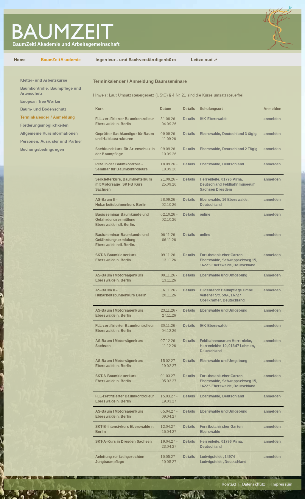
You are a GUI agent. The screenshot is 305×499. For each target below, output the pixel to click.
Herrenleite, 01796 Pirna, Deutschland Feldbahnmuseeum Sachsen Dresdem (228, 184)
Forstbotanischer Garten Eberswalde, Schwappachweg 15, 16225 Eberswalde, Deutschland (228, 260)
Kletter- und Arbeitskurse (43, 80)
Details (189, 119)
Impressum (281, 484)
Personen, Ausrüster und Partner (51, 141)
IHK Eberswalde (214, 119)
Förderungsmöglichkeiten (44, 125)
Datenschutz (253, 484)
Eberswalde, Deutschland (222, 164)
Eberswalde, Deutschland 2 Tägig (228, 149)
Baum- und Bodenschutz (43, 109)
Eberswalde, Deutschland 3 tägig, (228, 134)
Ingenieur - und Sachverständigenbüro (136, 59)
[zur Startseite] (64, 39)
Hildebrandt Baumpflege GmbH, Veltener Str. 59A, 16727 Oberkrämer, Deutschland (227, 295)
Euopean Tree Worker (40, 101)
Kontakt (229, 484)
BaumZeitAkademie (61, 59)
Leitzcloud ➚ (204, 59)
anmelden (272, 119)
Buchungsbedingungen (42, 149)
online (205, 214)
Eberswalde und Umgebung (223, 275)
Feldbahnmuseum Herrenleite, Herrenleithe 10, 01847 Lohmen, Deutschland (227, 346)
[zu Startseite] (276, 48)
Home (20, 59)
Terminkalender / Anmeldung (47, 117)
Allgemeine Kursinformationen (49, 133)
